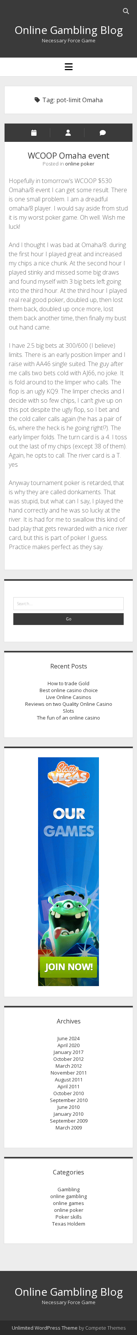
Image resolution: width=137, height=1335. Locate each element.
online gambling (68, 1196)
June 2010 (68, 1107)
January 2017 (68, 1052)
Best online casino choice (69, 690)
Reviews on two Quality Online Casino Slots (68, 707)
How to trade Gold (68, 683)
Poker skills (69, 1216)
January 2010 (68, 1113)
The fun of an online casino (68, 717)
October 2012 (68, 1058)
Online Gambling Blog (68, 29)
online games (68, 1203)
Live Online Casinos (68, 697)
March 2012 (69, 1065)
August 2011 (69, 1079)
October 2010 (68, 1093)
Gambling (68, 1189)
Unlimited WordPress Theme (45, 1327)
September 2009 (69, 1120)
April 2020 (68, 1045)
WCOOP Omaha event (69, 155)
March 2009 (69, 1127)
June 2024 (68, 1038)
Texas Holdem (68, 1223)
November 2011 (69, 1072)
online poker (79, 163)
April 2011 (68, 1086)
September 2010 (69, 1100)
